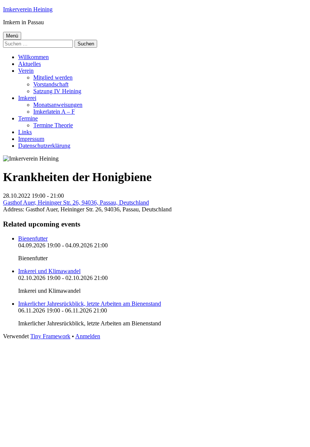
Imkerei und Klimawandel (49, 271)
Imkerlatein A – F (54, 111)
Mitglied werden (53, 77)
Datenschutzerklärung (44, 145)
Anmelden (87, 336)
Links (25, 132)
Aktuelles (29, 64)
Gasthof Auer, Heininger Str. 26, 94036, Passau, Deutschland (76, 202)
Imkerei (27, 98)
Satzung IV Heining (57, 91)
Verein (26, 70)
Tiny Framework (50, 336)
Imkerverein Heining (28, 9)
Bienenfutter (33, 238)
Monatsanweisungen (57, 105)
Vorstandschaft (50, 84)
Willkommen (33, 57)
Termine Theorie (53, 125)
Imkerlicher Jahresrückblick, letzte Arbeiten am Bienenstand (89, 303)
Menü (12, 36)
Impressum (31, 139)
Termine (28, 118)
